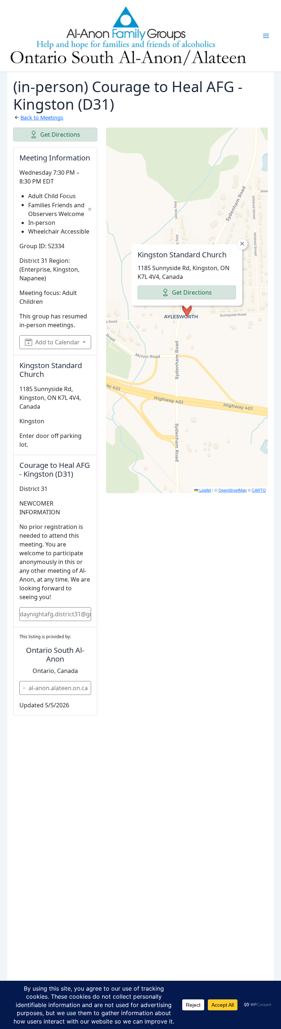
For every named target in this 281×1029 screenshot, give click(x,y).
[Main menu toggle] (266, 35)
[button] (187, 310)
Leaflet (204, 490)
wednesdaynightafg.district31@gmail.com (55, 614)
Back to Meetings (41, 117)
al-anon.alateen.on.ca (58, 688)
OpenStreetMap (232, 490)
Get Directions (60, 134)
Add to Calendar (57, 342)
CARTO (259, 490)
